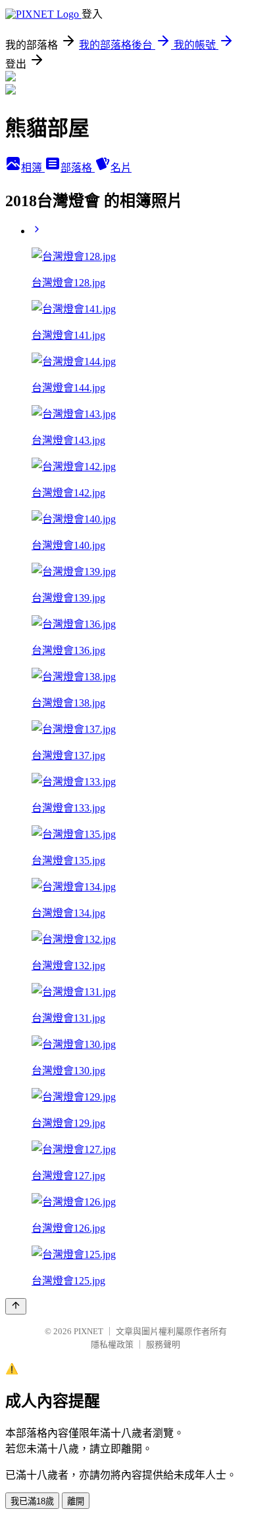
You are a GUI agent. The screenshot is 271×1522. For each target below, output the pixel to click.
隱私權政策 (112, 1344)
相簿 (33, 167)
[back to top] (15, 1306)
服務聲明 (163, 1344)
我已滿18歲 (32, 1501)
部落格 (78, 167)
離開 (75, 1501)
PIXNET (88, 1331)
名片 (121, 167)
